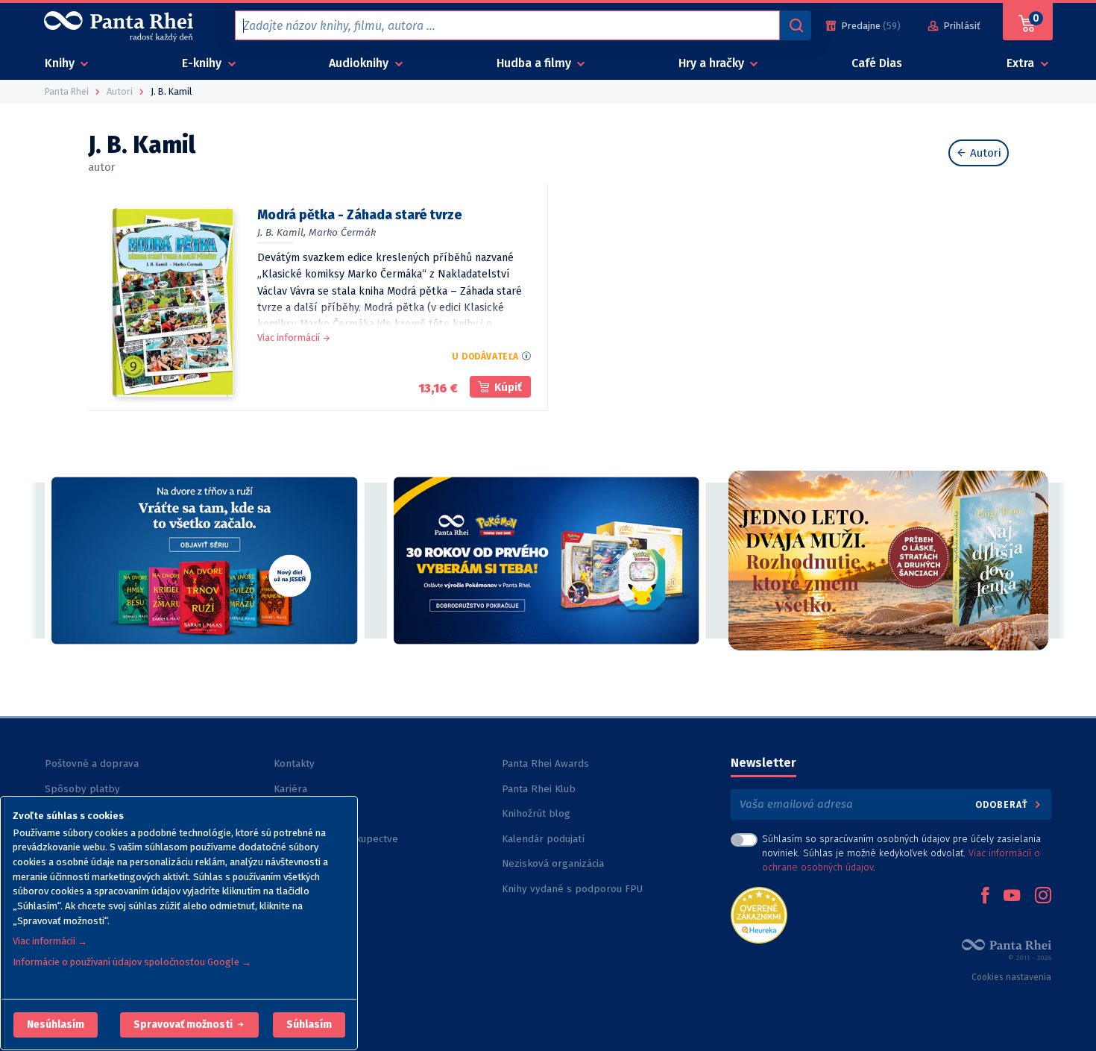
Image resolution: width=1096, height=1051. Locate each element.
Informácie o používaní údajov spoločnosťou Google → (132, 961)
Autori (984, 153)
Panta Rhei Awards (545, 763)
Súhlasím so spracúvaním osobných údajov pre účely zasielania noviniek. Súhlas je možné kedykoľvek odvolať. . (901, 853)
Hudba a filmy (535, 63)
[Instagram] (1043, 896)
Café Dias (876, 63)
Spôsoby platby (82, 788)
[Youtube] (1012, 896)
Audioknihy (360, 63)
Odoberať (1003, 804)
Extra (1022, 63)
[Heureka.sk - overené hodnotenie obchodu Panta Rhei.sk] (759, 914)
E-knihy (203, 63)
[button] (55, 1025)
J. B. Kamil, (281, 232)
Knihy (61, 63)
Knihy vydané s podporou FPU (572, 888)
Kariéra (290, 788)
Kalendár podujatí (543, 838)
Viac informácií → (50, 941)
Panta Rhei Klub (539, 788)
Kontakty (294, 763)
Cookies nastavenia (1011, 977)
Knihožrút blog (536, 813)
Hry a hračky (712, 63)
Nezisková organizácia (553, 863)
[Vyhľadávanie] (795, 25)
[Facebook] (985, 896)
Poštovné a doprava (92, 763)
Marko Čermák (342, 232)
